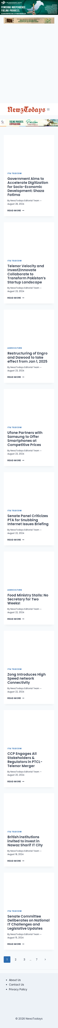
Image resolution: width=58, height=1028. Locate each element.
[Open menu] (48, 109)
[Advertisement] (29, 64)
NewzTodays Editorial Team (24, 200)
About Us (15, 980)
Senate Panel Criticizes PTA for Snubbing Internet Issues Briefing (28, 520)
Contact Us (16, 984)
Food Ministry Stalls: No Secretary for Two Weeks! (27, 599)
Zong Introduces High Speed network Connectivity (26, 678)
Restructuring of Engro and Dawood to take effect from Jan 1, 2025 (27, 357)
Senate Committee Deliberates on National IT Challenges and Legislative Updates (28, 922)
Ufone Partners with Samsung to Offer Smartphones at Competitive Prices (24, 438)
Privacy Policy (18, 989)
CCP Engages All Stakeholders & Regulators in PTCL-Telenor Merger (24, 759)
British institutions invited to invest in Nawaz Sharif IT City (25, 841)
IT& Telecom (14, 173)
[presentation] (29, 151)
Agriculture (14, 348)
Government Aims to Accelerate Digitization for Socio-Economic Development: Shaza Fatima (27, 186)
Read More (15, 210)
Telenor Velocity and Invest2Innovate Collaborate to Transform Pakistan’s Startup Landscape (26, 274)
